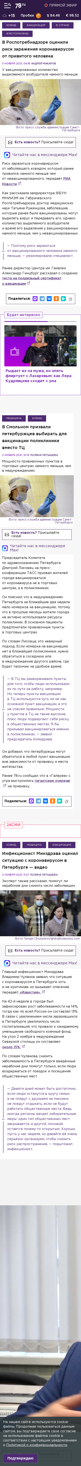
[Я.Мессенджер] (63, 298)
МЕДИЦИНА (13, 418)
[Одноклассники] (56, 298)
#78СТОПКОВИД (17, 34)
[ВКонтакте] (49, 298)
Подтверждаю (20, 1458)
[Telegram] (42, 298)
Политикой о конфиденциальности (36, 1445)
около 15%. (11, 1047)
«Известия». (30, 992)
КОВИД (11, 25)
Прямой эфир (63, 5)
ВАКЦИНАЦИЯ (36, 25)
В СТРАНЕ (62, 25)
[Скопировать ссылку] (70, 299)
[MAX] (35, 298)
